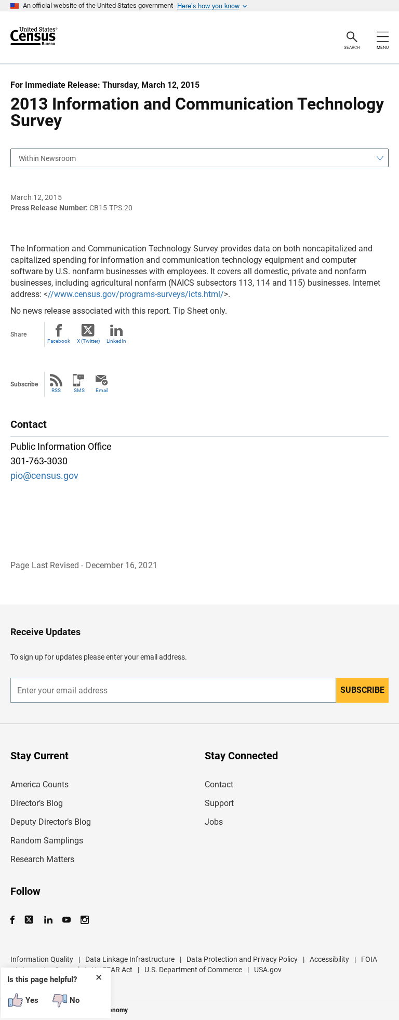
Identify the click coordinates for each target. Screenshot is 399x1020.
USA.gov (268, 969)
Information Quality (41, 959)
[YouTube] (66, 920)
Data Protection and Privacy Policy (242, 959)
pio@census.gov (44, 475)
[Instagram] (84, 920)
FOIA (369, 959)
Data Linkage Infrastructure (130, 959)
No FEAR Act (111, 969)
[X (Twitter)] (30, 920)
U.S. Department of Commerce (193, 969)
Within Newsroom (47, 158)
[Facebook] (15, 920)
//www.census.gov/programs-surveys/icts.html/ (136, 294)
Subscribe (362, 690)
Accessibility (329, 959)
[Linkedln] (48, 920)
